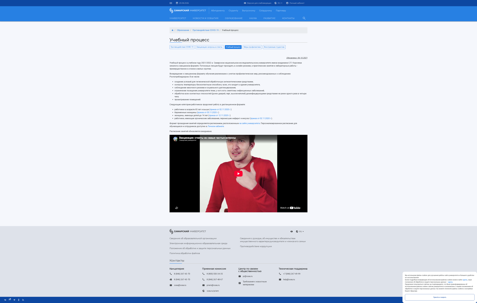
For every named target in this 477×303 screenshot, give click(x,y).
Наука (253, 18)
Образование (234, 18)
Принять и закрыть (439, 297)
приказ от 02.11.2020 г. (220, 109)
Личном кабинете (216, 126)
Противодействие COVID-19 (182, 47)
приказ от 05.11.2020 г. (208, 112)
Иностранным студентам (274, 47)
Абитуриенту (218, 10)
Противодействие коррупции (256, 246)
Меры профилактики (252, 47)
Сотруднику (265, 10)
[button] (278, 3)
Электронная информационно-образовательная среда (198, 243)
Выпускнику (248, 10)
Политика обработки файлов (185, 253)
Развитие (269, 18)
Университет (178, 18)
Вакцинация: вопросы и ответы (210, 47)
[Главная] (173, 30)
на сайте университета (249, 123)
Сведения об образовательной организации (193, 238)
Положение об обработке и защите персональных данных (200, 248)
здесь (465, 280)
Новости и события (206, 18)
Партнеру (281, 10)
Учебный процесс (233, 47)
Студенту (233, 10)
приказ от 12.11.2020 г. (219, 115)
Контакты (288, 18)
